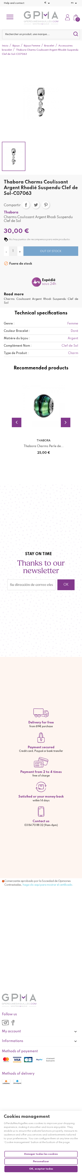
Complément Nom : (18, 345)
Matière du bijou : (17, 338)
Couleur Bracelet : (17, 331)
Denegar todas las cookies (41, 1154)
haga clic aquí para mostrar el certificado (47, 885)
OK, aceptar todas (41, 1169)
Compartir (26, 205)
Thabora (11, 212)
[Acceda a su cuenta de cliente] (67, 17)
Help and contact (14, 3)
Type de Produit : (16, 353)
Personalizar (41, 1161)
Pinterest (46, 205)
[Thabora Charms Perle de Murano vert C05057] (43, 406)
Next (65, 422)
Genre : (9, 323)
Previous (16, 422)
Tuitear (36, 205)
